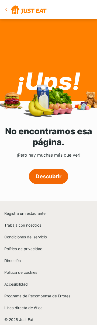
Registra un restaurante (25, 213)
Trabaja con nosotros (22, 225)
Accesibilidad (16, 284)
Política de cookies (20, 272)
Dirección (12, 260)
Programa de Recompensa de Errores (37, 296)
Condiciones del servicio (25, 237)
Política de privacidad (23, 248)
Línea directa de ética (23, 307)
